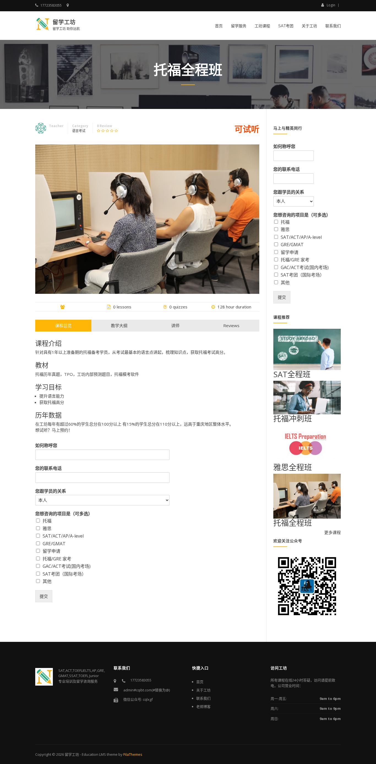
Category (80, 126)
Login (331, 5)
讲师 (175, 325)
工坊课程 (262, 25)
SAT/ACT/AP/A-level (63, 536)
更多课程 (332, 532)
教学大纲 (119, 325)
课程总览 (63, 325)
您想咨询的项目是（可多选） (63, 514)
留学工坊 (64, 22)
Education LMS (94, 754)
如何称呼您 (46, 445)
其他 (47, 581)
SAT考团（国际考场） (64, 574)
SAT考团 (285, 25)
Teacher (56, 126)
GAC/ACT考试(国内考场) (67, 566)
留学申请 (51, 551)
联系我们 (333, 25)
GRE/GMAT (54, 544)
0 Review (104, 126)
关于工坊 (309, 25)
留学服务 (238, 25)
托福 (47, 521)
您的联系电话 (48, 468)
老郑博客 (203, 706)
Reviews (231, 325)
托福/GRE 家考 (57, 559)
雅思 (47, 528)
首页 (219, 25)
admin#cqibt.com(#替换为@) (146, 690)
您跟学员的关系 (50, 491)
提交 (44, 596)
